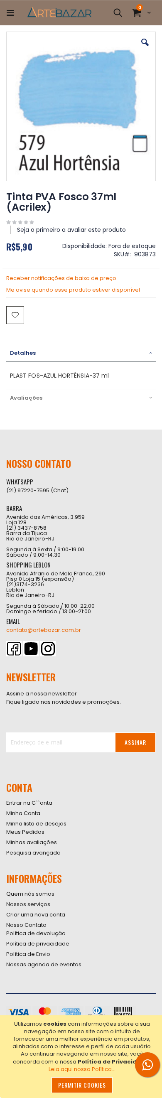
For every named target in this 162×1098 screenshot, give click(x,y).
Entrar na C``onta (29, 803)
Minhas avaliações (31, 842)
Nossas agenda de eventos (43, 964)
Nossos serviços (28, 904)
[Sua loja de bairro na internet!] (59, 13)
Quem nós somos (30, 894)
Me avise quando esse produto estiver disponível (73, 290)
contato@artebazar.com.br (43, 630)
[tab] (81, 353)
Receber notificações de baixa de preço (61, 278)
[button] (145, 48)
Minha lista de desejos (36, 824)
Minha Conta (23, 813)
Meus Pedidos (25, 832)
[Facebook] (14, 648)
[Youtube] (31, 648)
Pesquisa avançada (33, 853)
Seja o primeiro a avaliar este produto (71, 230)
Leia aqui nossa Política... (82, 1069)
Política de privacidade (37, 944)
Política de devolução (36, 933)
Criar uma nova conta (35, 915)
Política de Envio (28, 954)
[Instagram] (48, 648)
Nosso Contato (26, 925)
